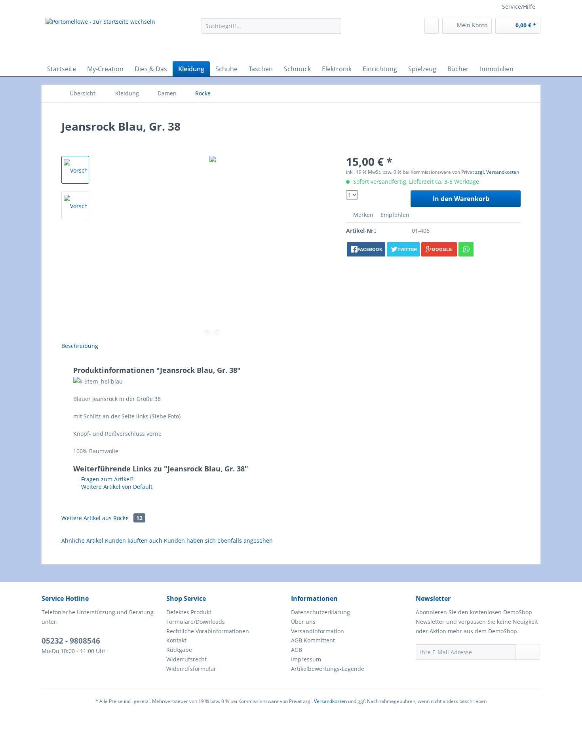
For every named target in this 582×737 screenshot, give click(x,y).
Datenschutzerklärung (320, 612)
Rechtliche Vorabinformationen (207, 631)
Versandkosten (330, 701)
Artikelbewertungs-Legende (327, 668)
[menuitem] (271, 29)
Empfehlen (394, 214)
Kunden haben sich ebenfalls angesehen (218, 540)
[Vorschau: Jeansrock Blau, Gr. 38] (75, 170)
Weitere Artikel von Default (116, 486)
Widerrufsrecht (186, 659)
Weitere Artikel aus (102, 518)
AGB (296, 649)
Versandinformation (317, 631)
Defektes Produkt (188, 612)
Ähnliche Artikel (82, 540)
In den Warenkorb (461, 198)
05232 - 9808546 (71, 641)
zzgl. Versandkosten (497, 172)
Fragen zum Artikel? (106, 479)
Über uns (303, 621)
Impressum (306, 659)
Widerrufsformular (191, 668)
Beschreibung (79, 346)
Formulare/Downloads (195, 621)
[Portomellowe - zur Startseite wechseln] (100, 37)
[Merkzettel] (431, 26)
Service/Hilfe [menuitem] (518, 6)
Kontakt (176, 640)
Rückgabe (179, 649)
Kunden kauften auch (133, 540)
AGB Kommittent (313, 640)
